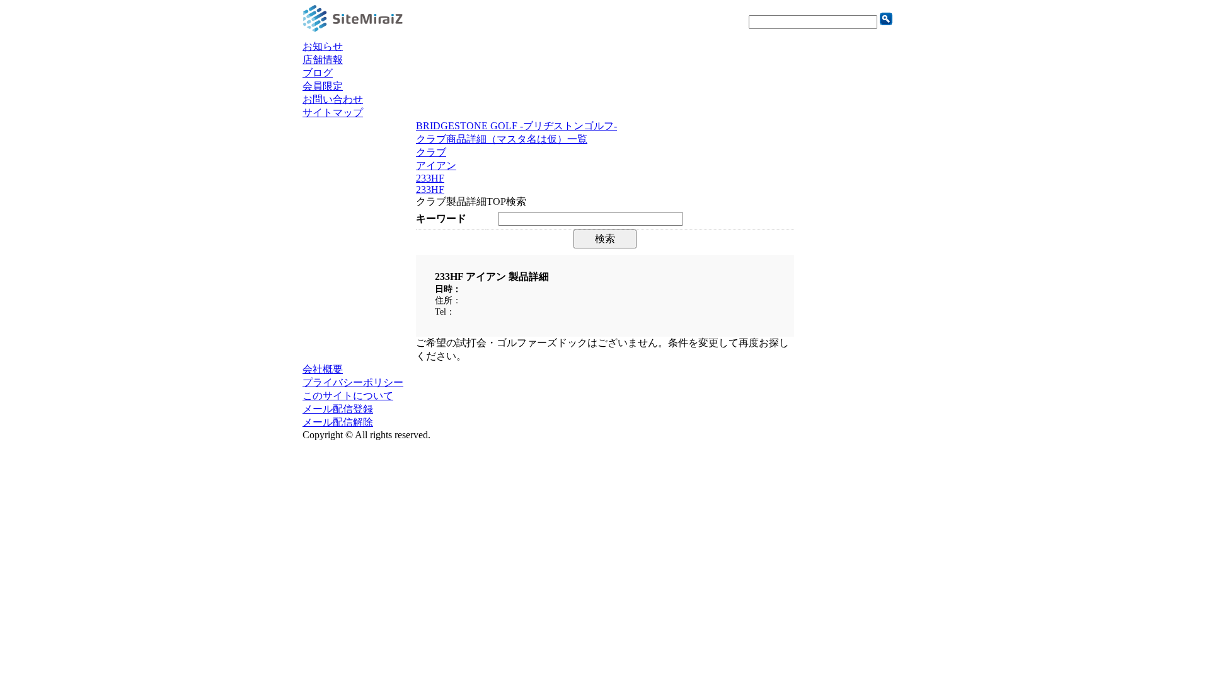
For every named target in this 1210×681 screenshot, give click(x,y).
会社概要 (322, 369)
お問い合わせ (332, 99)
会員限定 (322, 86)
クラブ (431, 152)
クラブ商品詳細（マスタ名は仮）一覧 (501, 139)
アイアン (436, 165)
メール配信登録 (337, 409)
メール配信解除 (337, 422)
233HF (430, 178)
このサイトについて (347, 395)
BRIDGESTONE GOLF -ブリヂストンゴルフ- (516, 125)
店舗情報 (322, 59)
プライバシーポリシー (352, 382)
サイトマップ (332, 112)
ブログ (317, 72)
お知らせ (322, 46)
